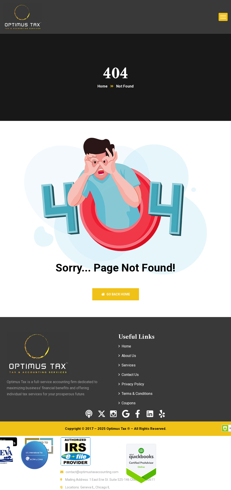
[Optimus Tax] (22, 16)
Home (102, 86)
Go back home (118, 294)
